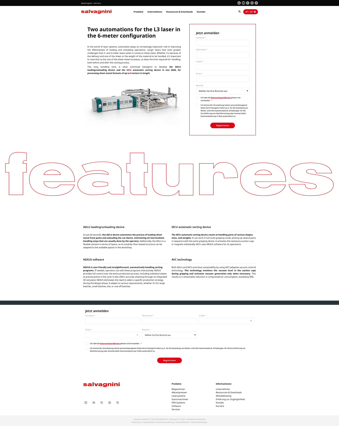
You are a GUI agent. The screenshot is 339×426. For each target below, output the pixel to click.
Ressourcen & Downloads (179, 11)
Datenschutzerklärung (220, 97)
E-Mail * (199, 61)
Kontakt (201, 11)
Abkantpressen (179, 392)
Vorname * (201, 37)
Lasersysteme (178, 395)
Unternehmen (154, 11)
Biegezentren (178, 389)
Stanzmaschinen (180, 399)
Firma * (199, 73)
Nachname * (201, 49)
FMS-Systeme (178, 402)
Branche (199, 85)
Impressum (174, 419)
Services (176, 409)
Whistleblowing (223, 395)
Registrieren (222, 125)
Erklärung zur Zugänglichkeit (230, 399)
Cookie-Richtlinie (182, 422)
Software (176, 406)
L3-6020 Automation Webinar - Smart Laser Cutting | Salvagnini (142, 22)
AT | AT (249, 11)
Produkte (138, 11)
